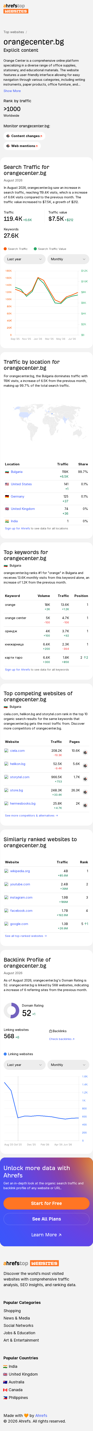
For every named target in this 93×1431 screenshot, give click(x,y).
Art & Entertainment (21, 1340)
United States (21, 484)
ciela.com (17, 751)
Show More (12, 91)
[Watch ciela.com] (85, 752)
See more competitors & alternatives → (31, 815)
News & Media (16, 1318)
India (14, 521)
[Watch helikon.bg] (85, 766)
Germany (17, 496)
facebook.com (21, 911)
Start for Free (46, 1203)
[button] (18, 1109)
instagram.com (21, 897)
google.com (19, 924)
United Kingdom (23, 509)
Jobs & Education (19, 1333)
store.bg (16, 790)
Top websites (13, 32)
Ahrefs (41, 1415)
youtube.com (20, 884)
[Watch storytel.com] (85, 779)
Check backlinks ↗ (62, 1039)
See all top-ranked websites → (26, 936)
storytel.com (19, 777)
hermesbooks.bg (22, 803)
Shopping (12, 1310)
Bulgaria (16, 472)
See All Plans (46, 1218)
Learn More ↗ (46, 1234)
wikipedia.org (20, 871)
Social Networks (18, 1325)
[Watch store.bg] (85, 792)
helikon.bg (17, 764)
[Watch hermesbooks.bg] (85, 805)
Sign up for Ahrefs (17, 528)
